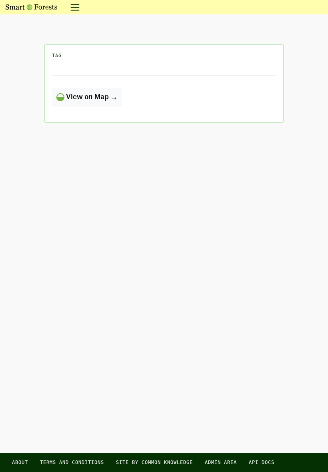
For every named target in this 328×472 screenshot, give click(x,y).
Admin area (221, 462)
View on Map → (91, 97)
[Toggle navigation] (72, 7)
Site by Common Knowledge (154, 462)
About (20, 462)
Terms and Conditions (72, 462)
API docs (261, 462)
